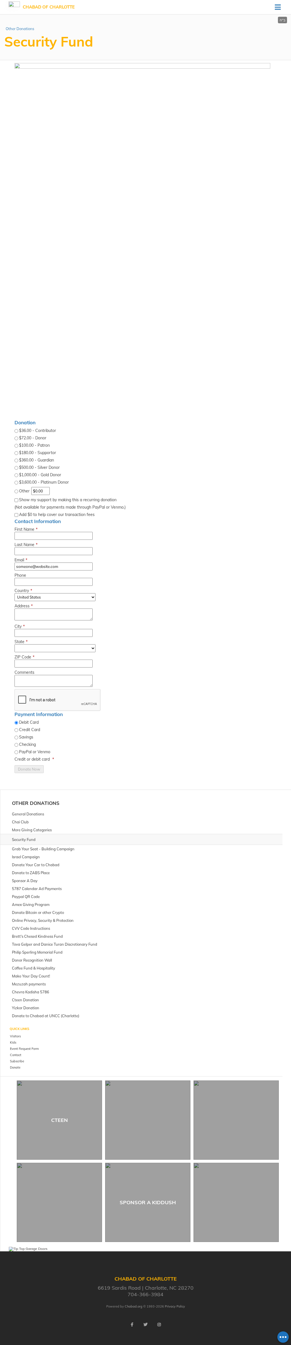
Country (23, 590)
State (21, 641)
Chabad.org (133, 1306)
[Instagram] (159, 1324)
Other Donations (20, 28)
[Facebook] (131, 1324)
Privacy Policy (175, 1306)
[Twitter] (145, 1324)
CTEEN (59, 1120)
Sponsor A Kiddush (148, 1202)
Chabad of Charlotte (49, 7)
